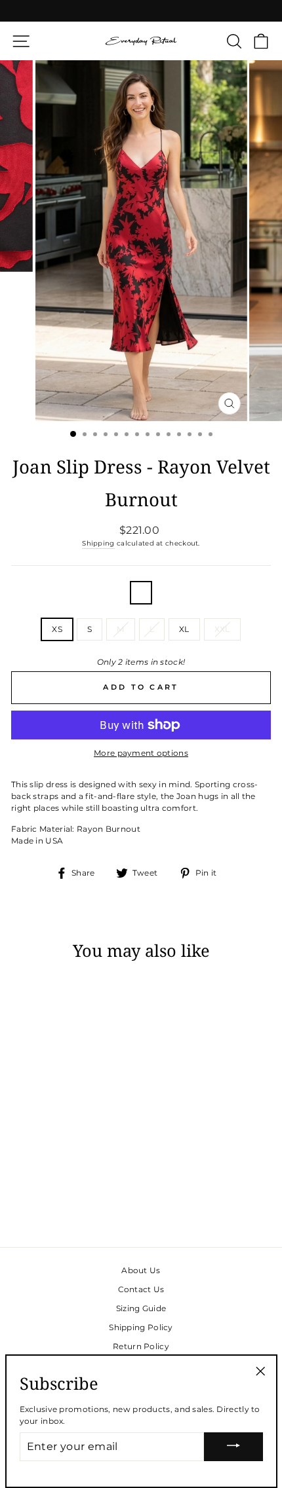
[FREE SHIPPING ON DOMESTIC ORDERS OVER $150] (141, 11)
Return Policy (141, 1346)
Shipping (98, 543)
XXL (222, 629)
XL (184, 629)
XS (57, 629)
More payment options (141, 753)
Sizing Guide (141, 1308)
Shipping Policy (140, 1327)
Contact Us (141, 1289)
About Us (140, 1270)
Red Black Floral (141, 592)
